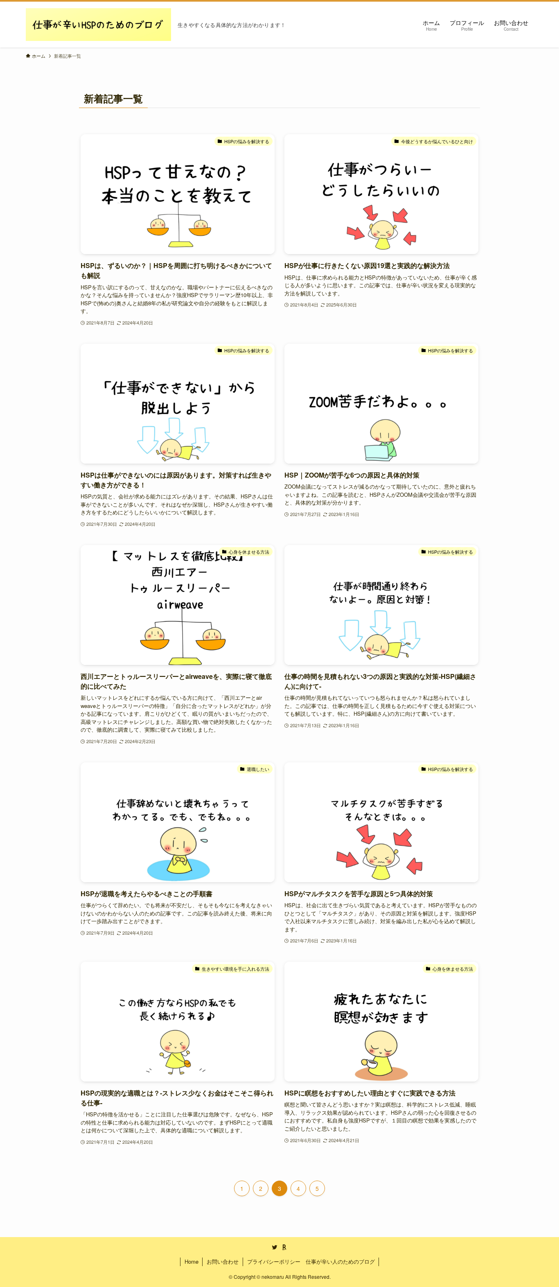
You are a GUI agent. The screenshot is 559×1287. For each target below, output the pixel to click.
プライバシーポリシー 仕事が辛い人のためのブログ (311, 1261)
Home (191, 1261)
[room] (284, 1247)
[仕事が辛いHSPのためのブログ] (98, 24)
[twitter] (274, 1247)
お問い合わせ (223, 1261)
